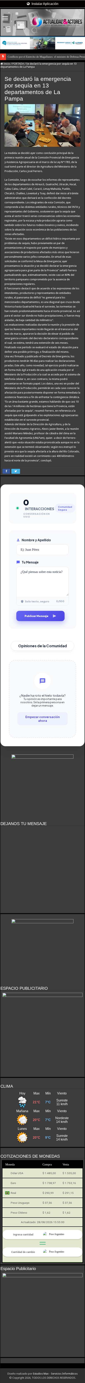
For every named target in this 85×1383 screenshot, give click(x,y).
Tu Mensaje (30, 562)
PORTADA (18, 63)
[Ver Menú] (5, 18)
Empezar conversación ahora (42, 718)
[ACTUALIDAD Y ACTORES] (42, 22)
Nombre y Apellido (36, 540)
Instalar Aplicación (44, 4)
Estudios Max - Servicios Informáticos (55, 1373)
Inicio (6, 63)
